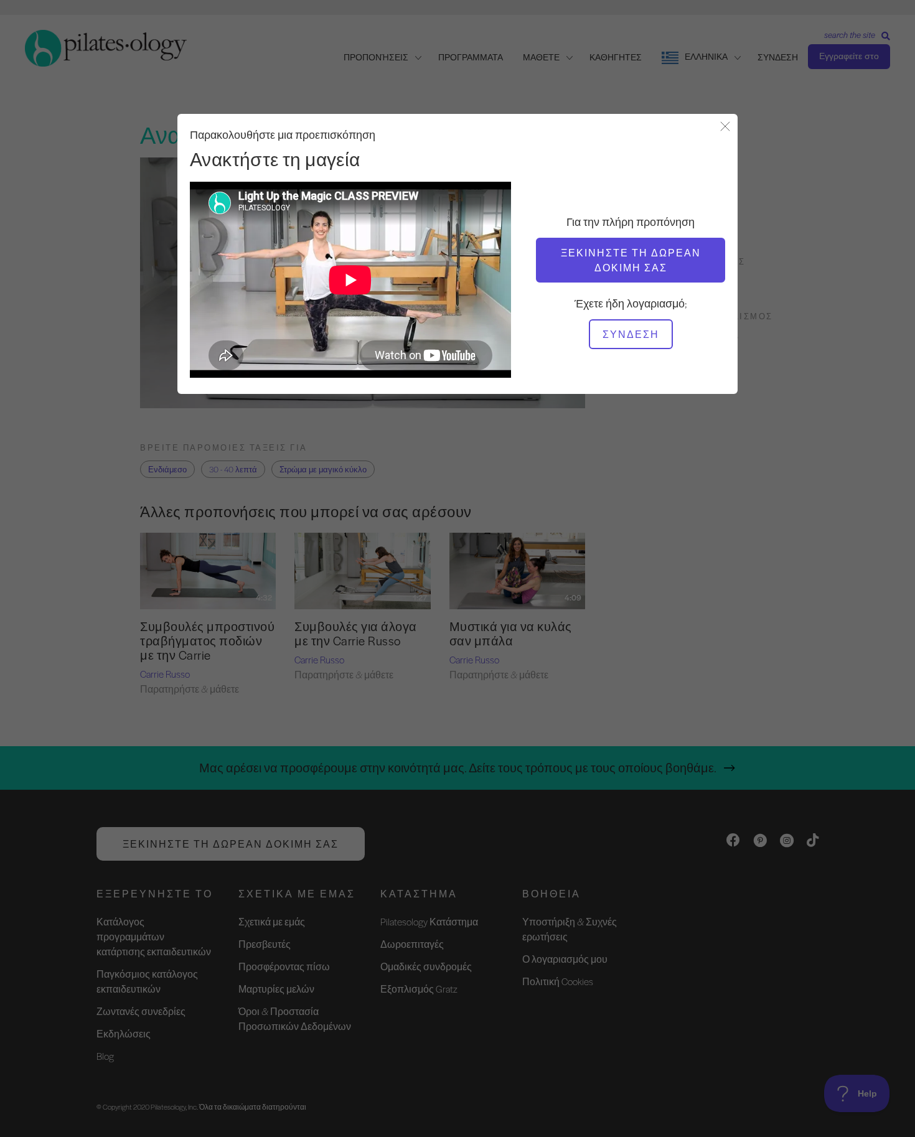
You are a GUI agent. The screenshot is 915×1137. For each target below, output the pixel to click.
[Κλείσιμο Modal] (725, 127)
